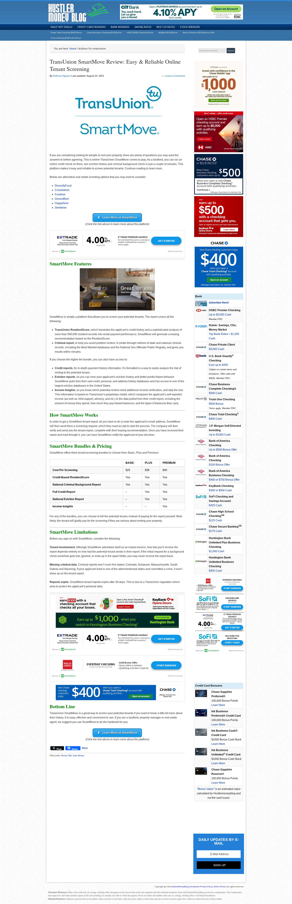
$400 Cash (215, 418)
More (85, 748)
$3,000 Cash (216, 349)
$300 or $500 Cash (220, 490)
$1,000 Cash (216, 551)
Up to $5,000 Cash (220, 314)
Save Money (78, 755)
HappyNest (61, 203)
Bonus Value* (206, 789)
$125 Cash (215, 520)
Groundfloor (62, 198)
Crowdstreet (62, 190)
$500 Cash (215, 393)
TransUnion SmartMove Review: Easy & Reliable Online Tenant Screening (115, 65)
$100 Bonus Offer (219, 464)
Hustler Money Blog (78, 13)
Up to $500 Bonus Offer (223, 449)
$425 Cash (215, 505)
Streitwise (61, 207)
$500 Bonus (216, 403)
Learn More (218, 705)
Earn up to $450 (218, 364)
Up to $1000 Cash (220, 434)
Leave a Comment (175, 75)
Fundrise (60, 194)
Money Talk (66, 755)
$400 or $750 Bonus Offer (224, 479)
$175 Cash (215, 531)
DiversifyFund (63, 185)
